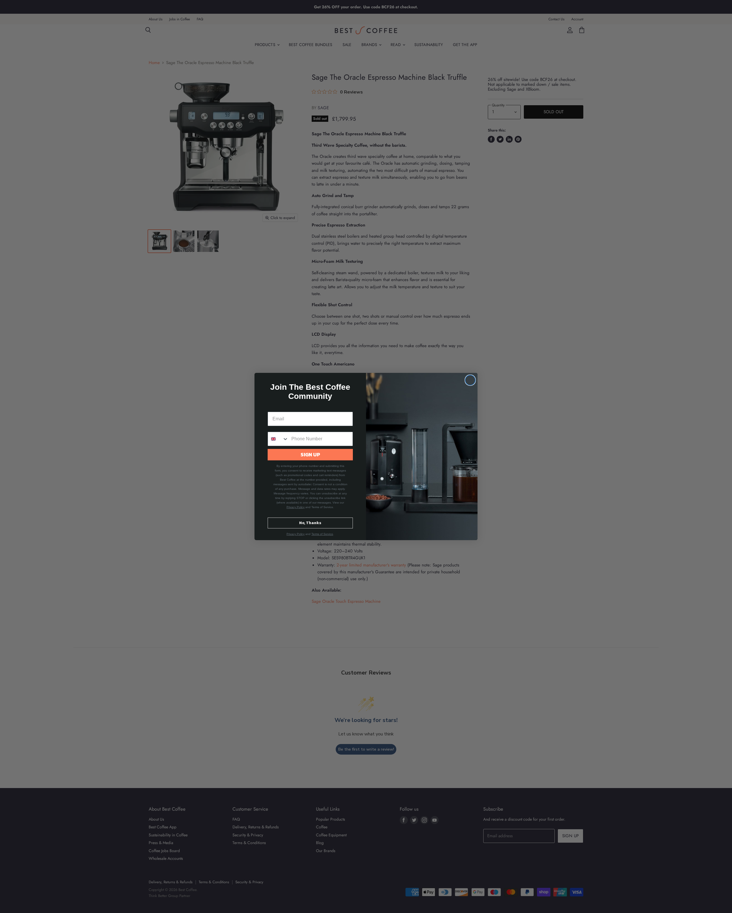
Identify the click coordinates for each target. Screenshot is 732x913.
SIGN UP (310, 454)
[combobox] (278, 439)
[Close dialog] (470, 380)
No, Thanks (310, 523)
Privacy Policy (296, 507)
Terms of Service (322, 534)
